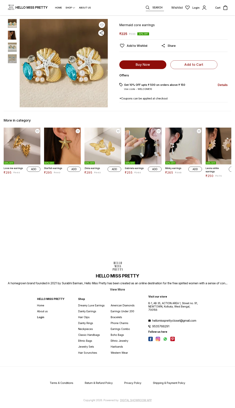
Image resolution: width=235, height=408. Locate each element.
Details (223, 85)
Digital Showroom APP (136, 400)
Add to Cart (193, 64)
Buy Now (143, 64)
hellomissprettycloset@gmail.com (174, 320)
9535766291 (160, 326)
